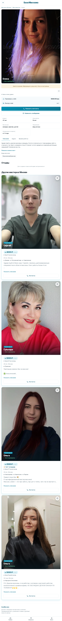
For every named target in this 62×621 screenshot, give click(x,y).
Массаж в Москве (6, 7)
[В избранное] (59, 91)
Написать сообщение (32, 113)
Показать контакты (32, 108)
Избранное (31, 619)
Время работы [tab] (23, 138)
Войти (51, 619)
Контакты (32, 275)
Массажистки (16, 7)
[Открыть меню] (3, 2)
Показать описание (10, 271)
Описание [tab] (6, 138)
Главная (10, 619)
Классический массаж (9, 156)
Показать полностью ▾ (8, 150)
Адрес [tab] (14, 138)
